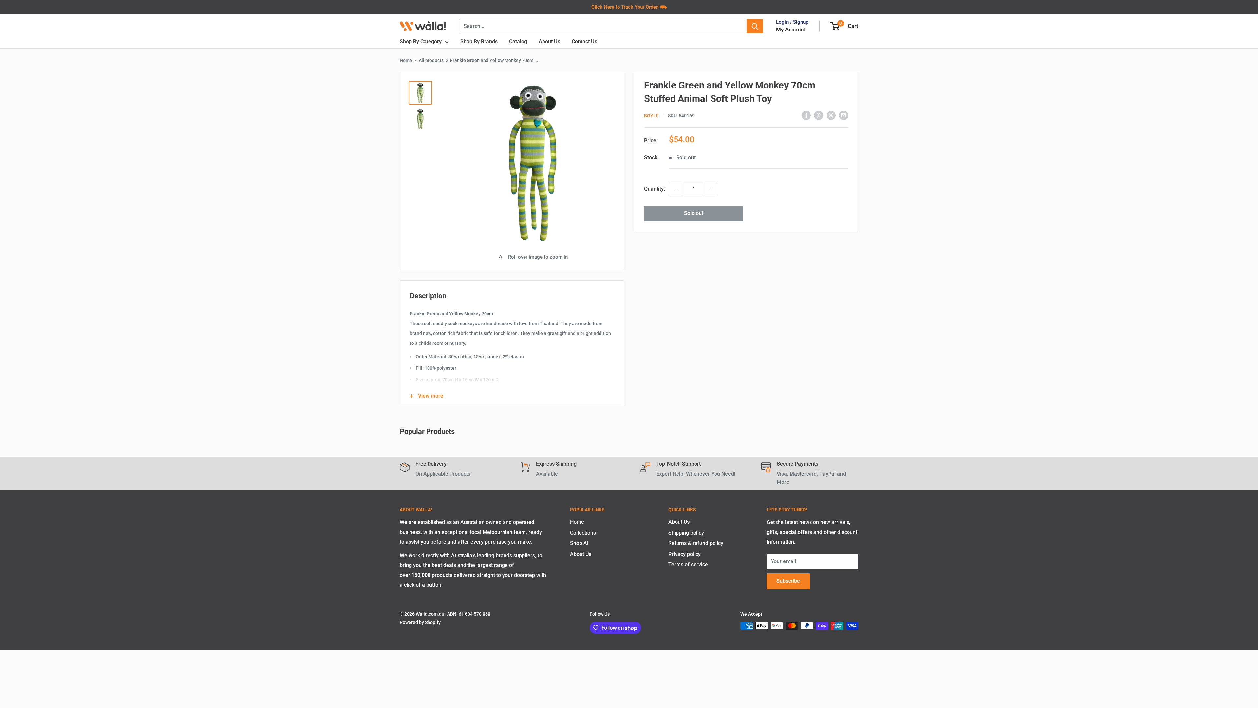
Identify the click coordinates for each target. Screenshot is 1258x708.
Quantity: (654, 189)
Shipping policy (686, 533)
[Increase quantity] (711, 189)
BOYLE (651, 115)
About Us (549, 41)
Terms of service (688, 564)
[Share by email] (843, 115)
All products (431, 60)
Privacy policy (684, 554)
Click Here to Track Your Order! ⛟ (629, 7)
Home (406, 60)
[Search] (755, 26)
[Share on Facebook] (806, 115)
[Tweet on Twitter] (831, 115)
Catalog (518, 41)
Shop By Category (421, 41)
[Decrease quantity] (676, 189)
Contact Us (584, 41)
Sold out (693, 213)
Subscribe (788, 581)
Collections (583, 533)
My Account (791, 29)
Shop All (580, 543)
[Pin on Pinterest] (818, 115)
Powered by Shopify (420, 622)
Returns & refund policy (695, 543)
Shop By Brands (479, 41)
